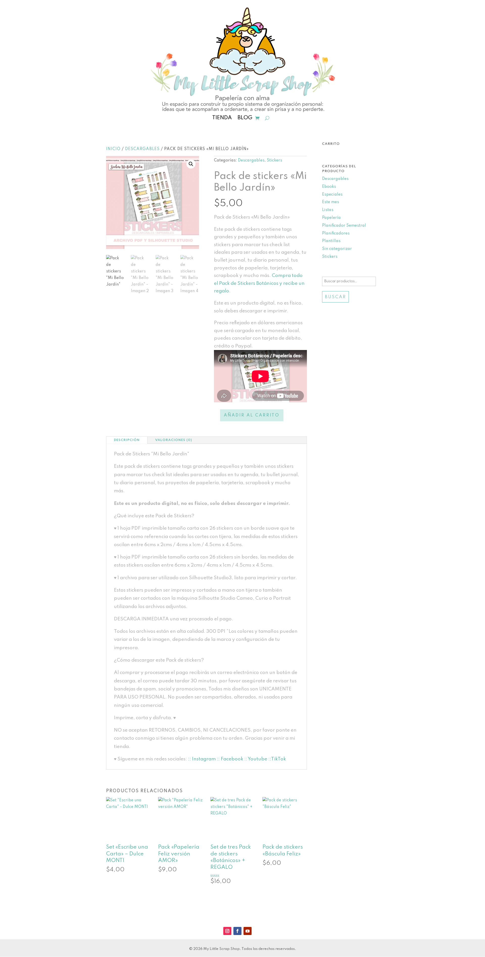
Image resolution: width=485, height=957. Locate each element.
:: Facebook (230, 759)
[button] (191, 164)
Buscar (335, 297)
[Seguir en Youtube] (248, 931)
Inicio (113, 149)
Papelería (331, 218)
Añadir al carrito (252, 415)
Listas (327, 210)
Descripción (127, 440)
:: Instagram (202, 759)
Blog (244, 118)
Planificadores (336, 233)
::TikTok (276, 759)
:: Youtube (255, 759)
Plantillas (331, 241)
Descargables (142, 149)
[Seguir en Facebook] (237, 931)
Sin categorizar (337, 249)
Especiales (332, 195)
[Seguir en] (258, 931)
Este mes (330, 202)
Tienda (222, 118)
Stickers (274, 160)
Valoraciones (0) (173, 440)
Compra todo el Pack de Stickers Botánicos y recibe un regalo (259, 283)
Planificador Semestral (344, 226)
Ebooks (329, 187)
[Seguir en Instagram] (227, 931)
